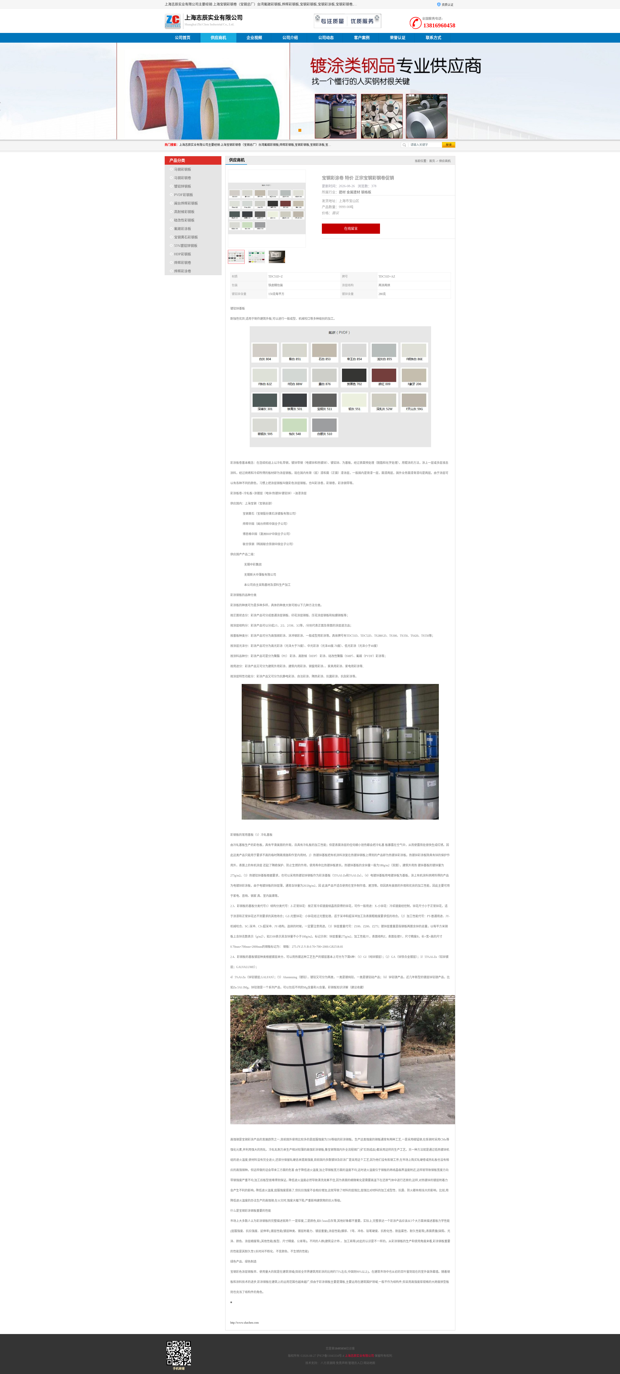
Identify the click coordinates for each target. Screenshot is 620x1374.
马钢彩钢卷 (182, 178)
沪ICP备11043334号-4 (330, 1356)
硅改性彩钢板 (184, 220)
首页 (432, 161)
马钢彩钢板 (182, 169)
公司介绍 (290, 38)
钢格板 (366, 192)
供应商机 (218, 38)
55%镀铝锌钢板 (185, 246)
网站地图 (369, 1363)
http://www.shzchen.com (244, 1322)
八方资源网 (328, 1363)
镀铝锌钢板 (182, 186)
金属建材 (353, 192)
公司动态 (326, 38)
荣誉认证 (397, 38)
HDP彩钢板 (182, 254)
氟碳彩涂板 (182, 229)
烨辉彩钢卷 (182, 262)
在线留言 (351, 228)
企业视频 (254, 38)
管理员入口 (355, 1363)
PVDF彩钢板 (183, 195)
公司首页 (182, 38)
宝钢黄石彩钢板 (186, 237)
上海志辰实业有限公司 (359, 1356)
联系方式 (433, 38)
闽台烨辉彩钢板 (186, 203)
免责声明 (342, 1363)
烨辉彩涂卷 (182, 271)
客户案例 (362, 38)
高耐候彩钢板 (184, 212)
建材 (342, 192)
